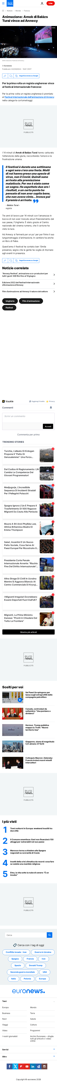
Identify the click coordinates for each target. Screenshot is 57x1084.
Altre (4, 1056)
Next (4, 1019)
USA (45, 972)
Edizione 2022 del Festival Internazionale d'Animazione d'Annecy (20, 283)
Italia (13, 979)
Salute (33, 1019)
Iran (44, 959)
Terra (32, 1013)
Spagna (15, 959)
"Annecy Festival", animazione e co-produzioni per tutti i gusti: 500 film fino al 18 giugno (25, 274)
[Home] (3, 11)
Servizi (5, 1049)
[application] (28, 42)
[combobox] (28, 935)
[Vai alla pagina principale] (10, 3)
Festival (9, 307)
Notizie (9, 11)
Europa (42, 979)
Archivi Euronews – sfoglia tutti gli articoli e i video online (42, 1038)
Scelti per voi (12, 687)
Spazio (18, 965)
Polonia (27, 979)
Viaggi (5, 1024)
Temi (4, 1001)
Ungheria (10, 301)
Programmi (35, 1030)
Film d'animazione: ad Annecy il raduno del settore (25, 291)
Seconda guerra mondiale (22, 972)
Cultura (33, 1024)
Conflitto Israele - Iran (16, 952)
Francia (27, 11)
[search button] (49, 935)
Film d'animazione (31, 301)
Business (6, 1013)
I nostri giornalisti (9, 1036)
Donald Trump (35, 965)
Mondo (18, 11)
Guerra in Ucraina (43, 952)
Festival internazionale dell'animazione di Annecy (29, 97)
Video (4, 1030)
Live (51, 3)
